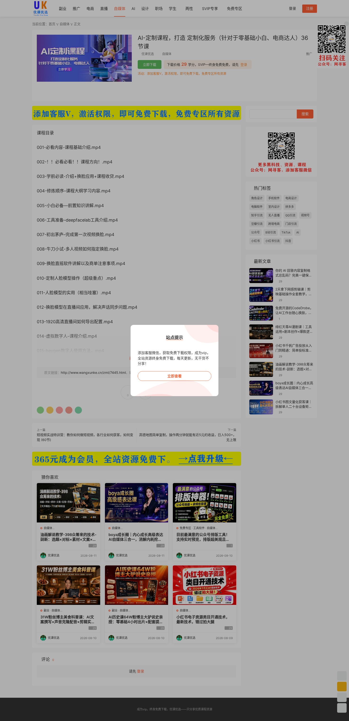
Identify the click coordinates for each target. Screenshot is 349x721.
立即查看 (174, 376)
